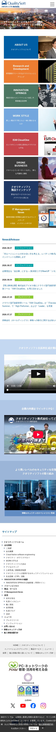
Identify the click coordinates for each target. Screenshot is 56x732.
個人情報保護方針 (11, 633)
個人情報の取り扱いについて (21, 653)
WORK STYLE (12, 561)
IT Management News (13, 592)
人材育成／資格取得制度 (16, 570)
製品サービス (36, 649)
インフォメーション (14, 623)
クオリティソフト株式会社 (20, 4)
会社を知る (10, 598)
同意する (33, 728)
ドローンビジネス (11, 586)
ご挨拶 (8, 548)
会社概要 (9, 551)
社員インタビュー (13, 601)
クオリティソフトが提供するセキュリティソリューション (29, 573)
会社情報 (8, 545)
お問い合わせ (9, 626)
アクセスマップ (12, 567)
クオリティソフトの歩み (16, 564)
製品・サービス (10, 589)
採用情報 (9, 608)
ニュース (8, 617)
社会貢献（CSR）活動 (15, 576)
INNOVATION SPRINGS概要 (16, 579)
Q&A (8, 614)
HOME (16, 645)
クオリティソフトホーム (14, 542)
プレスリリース (12, 620)
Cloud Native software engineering (20, 555)
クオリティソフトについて (32, 645)
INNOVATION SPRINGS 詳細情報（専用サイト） (26, 583)
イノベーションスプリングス (16, 649)
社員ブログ (10, 611)
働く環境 (9, 605)
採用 (6, 595)
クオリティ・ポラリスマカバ (18, 558)
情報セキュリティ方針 (13, 629)
